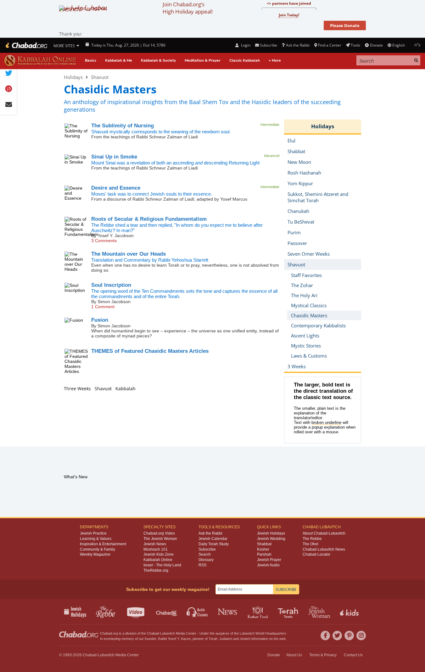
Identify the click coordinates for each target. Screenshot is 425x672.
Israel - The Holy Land (162, 565)
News (227, 611)
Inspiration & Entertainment (103, 544)
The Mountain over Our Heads (128, 254)
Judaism (225, 639)
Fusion (99, 320)
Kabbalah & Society (158, 60)
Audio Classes (197, 611)
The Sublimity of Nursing (122, 126)
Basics (90, 60)
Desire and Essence (115, 188)
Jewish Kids (349, 611)
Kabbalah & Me (118, 60)
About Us (294, 655)
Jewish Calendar (213, 538)
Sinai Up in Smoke (114, 157)
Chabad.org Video (159, 533)
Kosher (263, 549)
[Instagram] (361, 635)
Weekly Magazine (95, 554)
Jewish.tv (136, 611)
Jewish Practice (93, 533)
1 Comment (103, 306)
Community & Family (97, 549)
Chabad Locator (316, 554)
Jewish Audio (268, 565)
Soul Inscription (111, 285)
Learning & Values (95, 538)
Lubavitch (167, 633)
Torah (213, 639)
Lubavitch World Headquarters (263, 633)
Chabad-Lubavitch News (324, 549)
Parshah (264, 554)
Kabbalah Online (157, 560)
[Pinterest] (349, 635)
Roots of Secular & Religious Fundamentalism (149, 219)
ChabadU (166, 611)
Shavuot (100, 77)
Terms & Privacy (323, 655)
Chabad (153, 633)
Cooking (258, 611)
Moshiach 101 (155, 549)
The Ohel (310, 544)
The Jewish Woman (160, 538)
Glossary (206, 560)
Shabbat (264, 544)
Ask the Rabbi (297, 45)
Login (245, 45)
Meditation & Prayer (203, 60)
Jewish (245, 639)
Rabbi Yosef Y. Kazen (174, 639)
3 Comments (104, 240)
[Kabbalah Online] (40, 60)
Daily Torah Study (214, 544)
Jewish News (154, 544)
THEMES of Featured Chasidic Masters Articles (150, 351)
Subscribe (207, 549)
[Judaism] (26, 45)
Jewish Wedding (271, 538)
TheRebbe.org (155, 570)
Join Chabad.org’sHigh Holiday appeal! (188, 8)
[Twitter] (337, 635)
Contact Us (353, 655)
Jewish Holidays (271, 533)
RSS (202, 565)
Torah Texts (288, 611)
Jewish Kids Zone (158, 554)
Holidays (73, 77)
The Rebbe (312, 538)
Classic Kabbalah (244, 60)
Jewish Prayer (269, 560)
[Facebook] (325, 635)
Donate (376, 45)
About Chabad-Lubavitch (324, 533)
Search (205, 554)
